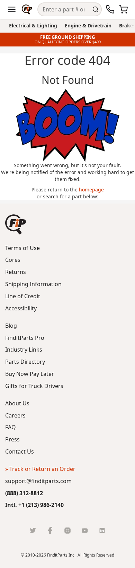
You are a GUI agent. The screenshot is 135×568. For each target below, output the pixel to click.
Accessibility (21, 308)
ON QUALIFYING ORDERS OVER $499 (68, 42)
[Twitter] (32, 530)
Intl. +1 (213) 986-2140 (34, 505)
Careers (15, 415)
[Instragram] (67, 530)
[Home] (27, 9)
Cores (12, 260)
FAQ (10, 427)
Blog (11, 325)
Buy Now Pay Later (29, 374)
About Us (17, 403)
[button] (15, 224)
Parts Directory (25, 361)
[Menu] (11, 9)
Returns (15, 272)
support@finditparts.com (38, 481)
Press (12, 439)
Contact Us (19, 451)
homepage (91, 189)
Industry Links (23, 349)
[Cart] (123, 9)
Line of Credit (22, 296)
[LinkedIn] (102, 530)
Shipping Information (33, 284)
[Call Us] (110, 9)
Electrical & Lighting (33, 25)
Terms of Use (22, 248)
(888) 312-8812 (24, 493)
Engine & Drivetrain (88, 25)
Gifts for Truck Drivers (34, 386)
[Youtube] (84, 530)
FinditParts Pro (24, 338)
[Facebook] (50, 530)
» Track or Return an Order (40, 469)
